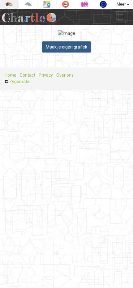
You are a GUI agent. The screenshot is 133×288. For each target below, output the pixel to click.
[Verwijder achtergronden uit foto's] (66, 4)
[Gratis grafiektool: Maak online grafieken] (30, 17)
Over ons (65, 75)
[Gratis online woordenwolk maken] (28, 4)
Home (10, 75)
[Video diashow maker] (84, 4)
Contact (27, 75)
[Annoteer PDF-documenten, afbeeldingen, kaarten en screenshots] (103, 4)
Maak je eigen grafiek (66, 46)
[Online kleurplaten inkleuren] (9, 4)
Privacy (46, 75)
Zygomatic (19, 81)
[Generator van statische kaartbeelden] (47, 4)
